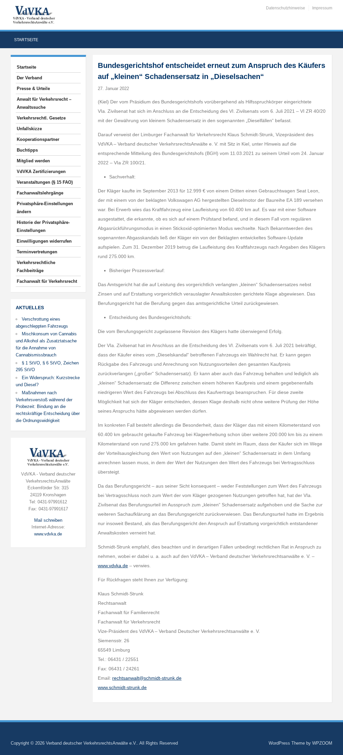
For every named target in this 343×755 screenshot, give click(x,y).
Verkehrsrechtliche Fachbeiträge (36, 266)
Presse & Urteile (33, 88)
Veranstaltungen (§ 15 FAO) (45, 182)
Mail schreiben (48, 520)
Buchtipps (27, 150)
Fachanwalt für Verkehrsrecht (47, 281)
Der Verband (29, 77)
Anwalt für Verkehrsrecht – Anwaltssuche (44, 103)
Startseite (26, 39)
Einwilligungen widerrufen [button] (44, 241)
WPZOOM (322, 743)
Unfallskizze (29, 128)
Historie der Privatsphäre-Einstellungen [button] (43, 226)
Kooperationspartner (38, 139)
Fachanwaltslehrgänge (40, 192)
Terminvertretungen (37, 251)
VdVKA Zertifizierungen (41, 171)
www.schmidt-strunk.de (122, 687)
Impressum (322, 8)
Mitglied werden (33, 160)
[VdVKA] (34, 14)
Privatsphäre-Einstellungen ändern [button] (45, 207)
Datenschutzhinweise (285, 8)
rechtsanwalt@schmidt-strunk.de (147, 678)
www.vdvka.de (48, 533)
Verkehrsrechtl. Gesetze (41, 117)
